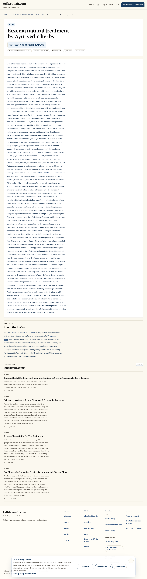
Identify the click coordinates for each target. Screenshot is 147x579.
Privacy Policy (110, 518)
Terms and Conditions (113, 525)
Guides (66, 528)
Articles (15, 15)
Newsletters (89, 528)
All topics (67, 516)
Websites (87, 522)
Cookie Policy (110, 531)
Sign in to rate (80, 51)
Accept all (85, 566)
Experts (66, 522)
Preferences (120, 566)
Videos (66, 540)
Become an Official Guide (91, 540)
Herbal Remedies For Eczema (23, 332)
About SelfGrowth (91, 516)
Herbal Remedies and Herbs (33, 15)
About (91, 5)
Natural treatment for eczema (49, 173)
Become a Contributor (134, 528)
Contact (87, 546)
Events (86, 534)
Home (6, 15)
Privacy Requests (111, 542)
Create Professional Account (133, 522)
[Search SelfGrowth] (98, 4)
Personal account (132, 516)
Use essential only (104, 566)
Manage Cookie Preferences (112, 548)
